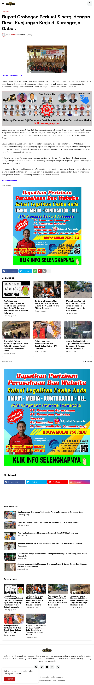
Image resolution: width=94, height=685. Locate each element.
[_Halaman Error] (36, 491)
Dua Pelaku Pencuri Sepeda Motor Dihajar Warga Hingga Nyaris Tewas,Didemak (50, 543)
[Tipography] (79, 491)
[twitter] (42, 667)
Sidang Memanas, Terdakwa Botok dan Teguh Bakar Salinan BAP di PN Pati (46, 345)
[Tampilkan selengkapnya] (49, 271)
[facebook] (36, 667)
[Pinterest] (40, 271)
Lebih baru (7, 362)
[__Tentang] (36, 487)
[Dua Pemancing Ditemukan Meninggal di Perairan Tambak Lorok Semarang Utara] (10, 515)
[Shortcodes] (14, 496)
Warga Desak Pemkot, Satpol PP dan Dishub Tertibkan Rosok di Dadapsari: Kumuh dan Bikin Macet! (76, 306)
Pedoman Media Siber (47, 681)
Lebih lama (86, 362)
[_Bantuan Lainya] (14, 487)
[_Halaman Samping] (57, 491)
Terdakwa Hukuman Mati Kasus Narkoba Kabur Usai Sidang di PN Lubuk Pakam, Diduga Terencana (47, 304)
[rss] (58, 667)
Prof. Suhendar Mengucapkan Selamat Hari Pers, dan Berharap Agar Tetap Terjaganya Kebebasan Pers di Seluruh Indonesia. (16, 307)
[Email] (44, 271)
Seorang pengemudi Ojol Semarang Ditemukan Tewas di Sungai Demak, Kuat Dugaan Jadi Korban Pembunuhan (52, 565)
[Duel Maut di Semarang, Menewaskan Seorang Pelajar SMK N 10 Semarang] (10, 536)
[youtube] (47, 667)
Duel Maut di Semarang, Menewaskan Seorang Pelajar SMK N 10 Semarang (48, 533)
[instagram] (52, 667)
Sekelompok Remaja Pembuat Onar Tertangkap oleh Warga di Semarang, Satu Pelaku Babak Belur (52, 555)
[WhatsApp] (35, 271)
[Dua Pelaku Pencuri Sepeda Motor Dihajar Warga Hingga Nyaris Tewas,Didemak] (10, 546)
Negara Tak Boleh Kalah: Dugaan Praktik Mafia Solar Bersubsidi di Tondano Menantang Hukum (78, 345)
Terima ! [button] (9, 679)
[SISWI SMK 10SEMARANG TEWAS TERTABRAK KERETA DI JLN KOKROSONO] (10, 525)
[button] (3, 3)
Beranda (5, 12)
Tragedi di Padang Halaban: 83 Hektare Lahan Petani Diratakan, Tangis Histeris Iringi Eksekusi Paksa (16, 346)
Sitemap (61, 681)
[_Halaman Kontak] (14, 491)
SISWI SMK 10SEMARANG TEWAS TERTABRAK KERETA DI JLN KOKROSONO (48, 523)
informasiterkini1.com (54, 677)
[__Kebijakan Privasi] (79, 487)
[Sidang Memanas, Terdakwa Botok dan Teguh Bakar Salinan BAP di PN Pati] (47, 330)
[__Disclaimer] (57, 487)
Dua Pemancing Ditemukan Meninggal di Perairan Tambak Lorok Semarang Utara (50, 512)
